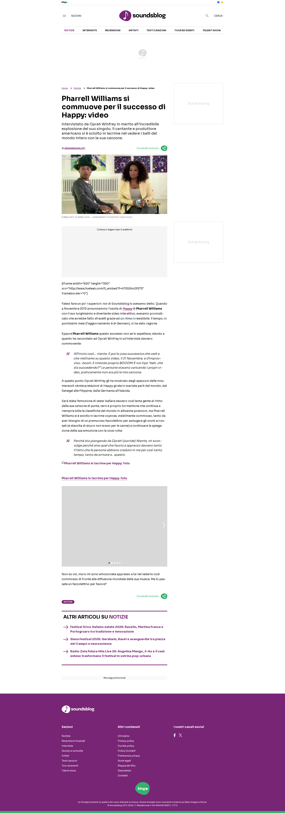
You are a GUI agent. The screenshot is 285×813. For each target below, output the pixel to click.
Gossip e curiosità (72, 750)
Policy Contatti (126, 750)
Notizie (69, 30)
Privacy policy (126, 740)
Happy (127, 308)
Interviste (90, 30)
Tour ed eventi (184, 30)
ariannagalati (74, 148)
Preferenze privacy (129, 755)
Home (65, 88)
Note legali (124, 760)
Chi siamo (123, 735)
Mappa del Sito (127, 765)
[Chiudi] (277, 9)
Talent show (212, 30)
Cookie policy (126, 745)
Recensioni (112, 30)
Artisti (133, 30)
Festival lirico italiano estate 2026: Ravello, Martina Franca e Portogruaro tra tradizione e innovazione (116, 629)
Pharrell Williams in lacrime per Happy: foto (94, 478)
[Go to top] (246, 802)
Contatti (123, 775)
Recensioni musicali (73, 740)
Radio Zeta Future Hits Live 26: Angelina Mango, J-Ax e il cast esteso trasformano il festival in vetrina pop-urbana (117, 654)
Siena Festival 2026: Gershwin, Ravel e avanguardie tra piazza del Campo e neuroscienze (117, 641)
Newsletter (124, 770)
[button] (164, 525)
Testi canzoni (156, 30)
